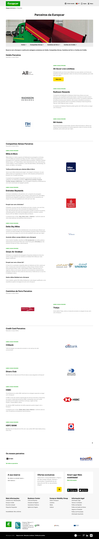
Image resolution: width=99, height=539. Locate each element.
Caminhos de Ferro (53, 44)
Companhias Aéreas (36, 44)
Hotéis (23, 44)
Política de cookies (40, 535)
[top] (92, 443)
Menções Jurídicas (29, 535)
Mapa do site (19, 535)
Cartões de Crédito (70, 44)
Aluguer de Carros (11, 8)
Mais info (58, 79)
